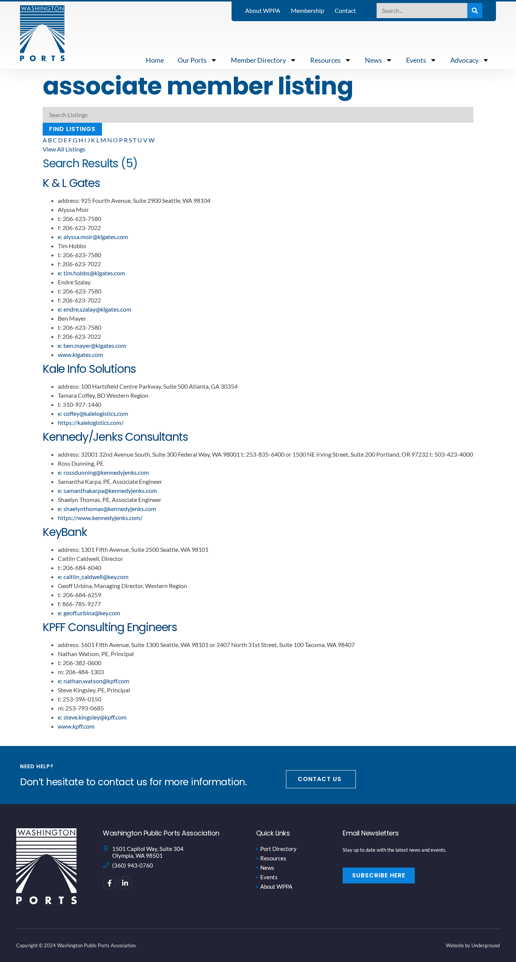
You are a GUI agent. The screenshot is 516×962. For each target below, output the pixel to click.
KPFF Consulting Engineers (110, 627)
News (373, 60)
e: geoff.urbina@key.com (89, 612)
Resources (325, 60)
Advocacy (464, 60)
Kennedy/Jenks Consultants (115, 437)
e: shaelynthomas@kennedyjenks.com (107, 508)
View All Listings (64, 149)
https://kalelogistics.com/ (91, 422)
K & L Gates (71, 183)
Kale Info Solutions (89, 369)
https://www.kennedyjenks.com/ (100, 517)
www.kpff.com (76, 726)
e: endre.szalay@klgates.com (94, 309)
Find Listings (72, 129)
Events (416, 60)
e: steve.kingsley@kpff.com (92, 717)
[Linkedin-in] (125, 883)
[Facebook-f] (109, 883)
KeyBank (65, 532)
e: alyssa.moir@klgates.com (93, 236)
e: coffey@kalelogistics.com (93, 413)
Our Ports (192, 60)
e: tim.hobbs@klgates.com (91, 272)
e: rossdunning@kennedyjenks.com (103, 472)
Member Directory (258, 60)
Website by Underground (473, 945)
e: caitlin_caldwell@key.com (93, 576)
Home (155, 60)
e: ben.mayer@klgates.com (92, 345)
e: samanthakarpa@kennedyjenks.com (107, 490)
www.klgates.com (80, 354)
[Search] (474, 10)
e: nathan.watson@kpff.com (93, 680)
